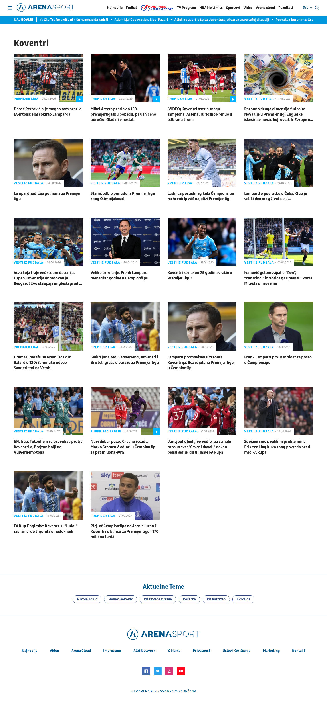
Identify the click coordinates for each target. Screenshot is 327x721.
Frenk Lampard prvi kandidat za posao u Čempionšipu (278, 360)
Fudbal (131, 8)
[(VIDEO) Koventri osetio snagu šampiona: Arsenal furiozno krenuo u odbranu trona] (202, 78)
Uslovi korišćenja (236, 651)
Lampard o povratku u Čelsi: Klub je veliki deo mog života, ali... (275, 196)
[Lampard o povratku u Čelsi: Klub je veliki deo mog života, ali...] (278, 163)
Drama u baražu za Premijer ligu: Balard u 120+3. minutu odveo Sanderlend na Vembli (42, 363)
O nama (174, 651)
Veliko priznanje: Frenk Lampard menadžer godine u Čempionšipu (119, 275)
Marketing (271, 651)
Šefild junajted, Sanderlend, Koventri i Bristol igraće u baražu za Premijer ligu (125, 360)
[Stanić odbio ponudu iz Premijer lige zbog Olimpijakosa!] (125, 163)
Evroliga (243, 599)
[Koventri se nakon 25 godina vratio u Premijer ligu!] (202, 242)
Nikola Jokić (87, 599)
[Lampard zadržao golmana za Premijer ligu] (48, 163)
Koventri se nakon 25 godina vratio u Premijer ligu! (200, 275)
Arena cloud (265, 8)
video (54, 651)
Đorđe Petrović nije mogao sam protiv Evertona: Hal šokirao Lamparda (47, 112)
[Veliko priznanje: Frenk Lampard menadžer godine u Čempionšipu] (125, 242)
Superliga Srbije (106, 431)
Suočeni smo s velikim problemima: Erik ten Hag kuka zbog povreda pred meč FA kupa (277, 447)
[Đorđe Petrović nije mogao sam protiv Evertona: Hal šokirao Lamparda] (48, 78)
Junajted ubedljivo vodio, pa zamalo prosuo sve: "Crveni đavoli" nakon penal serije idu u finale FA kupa (199, 447)
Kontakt (298, 651)
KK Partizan (216, 599)
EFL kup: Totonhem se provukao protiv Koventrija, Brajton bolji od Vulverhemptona (48, 447)
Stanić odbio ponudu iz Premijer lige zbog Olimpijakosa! (123, 196)
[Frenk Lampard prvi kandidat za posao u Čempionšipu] (278, 326)
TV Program (186, 8)
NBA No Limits (211, 8)
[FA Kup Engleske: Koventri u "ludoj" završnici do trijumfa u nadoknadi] (48, 495)
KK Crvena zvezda (158, 599)
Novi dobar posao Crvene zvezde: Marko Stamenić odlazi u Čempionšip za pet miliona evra (123, 447)
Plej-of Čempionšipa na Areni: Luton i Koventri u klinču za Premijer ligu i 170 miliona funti (124, 531)
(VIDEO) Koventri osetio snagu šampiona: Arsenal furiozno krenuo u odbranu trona (200, 114)
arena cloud (81, 651)
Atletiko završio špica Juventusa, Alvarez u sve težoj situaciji (207, 20)
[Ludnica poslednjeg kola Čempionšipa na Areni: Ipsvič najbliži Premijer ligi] (202, 163)
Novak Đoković (120, 599)
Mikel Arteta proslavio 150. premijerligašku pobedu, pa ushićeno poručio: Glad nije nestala (123, 114)
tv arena (142, 691)
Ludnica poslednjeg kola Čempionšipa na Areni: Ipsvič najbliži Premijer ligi (201, 196)
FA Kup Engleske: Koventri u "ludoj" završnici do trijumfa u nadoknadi (45, 529)
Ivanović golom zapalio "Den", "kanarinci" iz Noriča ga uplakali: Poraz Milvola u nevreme (278, 278)
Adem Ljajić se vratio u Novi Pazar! (127, 20)
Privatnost (201, 651)
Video (248, 8)
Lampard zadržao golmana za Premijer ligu (47, 196)
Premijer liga (26, 99)
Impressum (112, 651)
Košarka (189, 599)
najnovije (29, 651)
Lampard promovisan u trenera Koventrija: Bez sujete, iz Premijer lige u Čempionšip (201, 363)
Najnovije (115, 8)
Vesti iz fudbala (259, 99)
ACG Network (144, 651)
